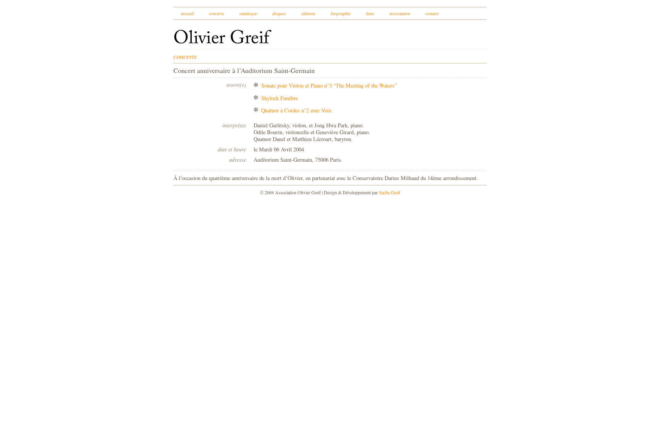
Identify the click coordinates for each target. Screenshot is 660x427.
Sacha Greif (389, 192)
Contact (431, 13)
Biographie (341, 13)
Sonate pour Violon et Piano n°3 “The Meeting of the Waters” (329, 85)
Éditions (308, 13)
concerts (185, 56)
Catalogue (248, 13)
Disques (279, 13)
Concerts (216, 13)
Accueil (187, 13)
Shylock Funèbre (279, 98)
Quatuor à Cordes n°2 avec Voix (296, 110)
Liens (370, 13)
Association (400, 13)
